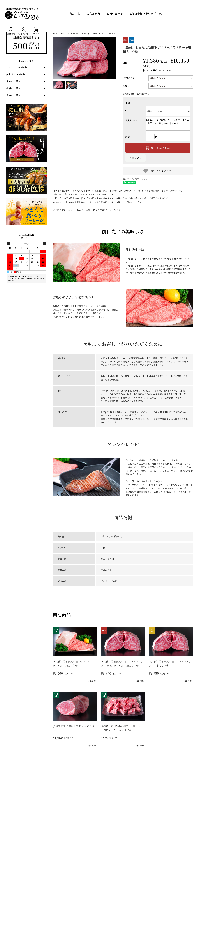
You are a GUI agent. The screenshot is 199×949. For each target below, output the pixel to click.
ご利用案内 (93, 13)
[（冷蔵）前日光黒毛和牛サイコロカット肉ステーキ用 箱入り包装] (123, 706)
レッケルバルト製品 (69, 33)
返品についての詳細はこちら (135, 178)
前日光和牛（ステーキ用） (105, 33)
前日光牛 (86, 33)
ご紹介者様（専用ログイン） (147, 13)
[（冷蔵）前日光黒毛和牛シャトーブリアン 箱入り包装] (171, 641)
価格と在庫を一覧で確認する (136, 93)
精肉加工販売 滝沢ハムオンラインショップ (22, 8)
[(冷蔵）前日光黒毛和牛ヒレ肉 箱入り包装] (75, 706)
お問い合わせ (115, 13)
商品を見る (92, 681)
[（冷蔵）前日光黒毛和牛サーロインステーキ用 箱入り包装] (75, 641)
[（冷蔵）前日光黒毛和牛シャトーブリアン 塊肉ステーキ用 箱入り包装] (123, 641)
